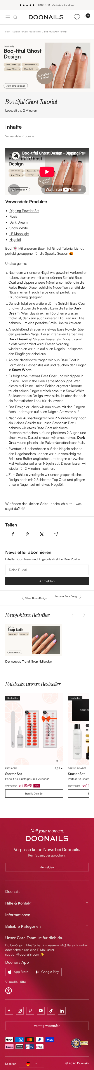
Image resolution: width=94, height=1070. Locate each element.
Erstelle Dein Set (34, 793)
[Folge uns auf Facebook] (9, 1011)
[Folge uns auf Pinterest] (30, 1011)
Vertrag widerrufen (47, 1026)
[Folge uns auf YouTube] (41, 1011)
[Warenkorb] (85, 17)
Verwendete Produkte (19, 136)
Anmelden (47, 581)
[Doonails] (46, 17)
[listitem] (13, 534)
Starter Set (13, 773)
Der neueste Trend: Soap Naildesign (28, 661)
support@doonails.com (22, 954)
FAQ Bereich (69, 945)
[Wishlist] (77, 17)
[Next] (84, 615)
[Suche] (15, 17)
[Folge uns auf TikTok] (51, 1011)
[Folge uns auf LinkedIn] (62, 1011)
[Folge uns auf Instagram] (20, 1011)
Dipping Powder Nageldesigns (26, 31)
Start (7, 31)
